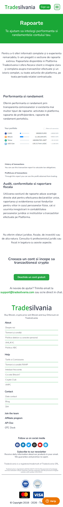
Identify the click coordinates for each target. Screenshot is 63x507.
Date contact (11, 396)
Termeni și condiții (13, 332)
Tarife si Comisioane (14, 359)
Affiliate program (13, 418)
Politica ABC (11, 347)
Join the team (12, 413)
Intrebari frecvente (13, 369)
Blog (7, 401)
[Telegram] (45, 444)
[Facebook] (17, 444)
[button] (57, 7)
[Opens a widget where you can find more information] (51, 501)
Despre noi (10, 327)
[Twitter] (28, 444)
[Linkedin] (23, 444)
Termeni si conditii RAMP (16, 364)
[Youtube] (40, 444)
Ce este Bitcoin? (12, 374)
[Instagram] (34, 444)
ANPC (8, 384)
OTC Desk (10, 427)
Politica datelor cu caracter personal (21, 337)
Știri (7, 406)
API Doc (9, 422)
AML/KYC (9, 342)
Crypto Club (10, 379)
